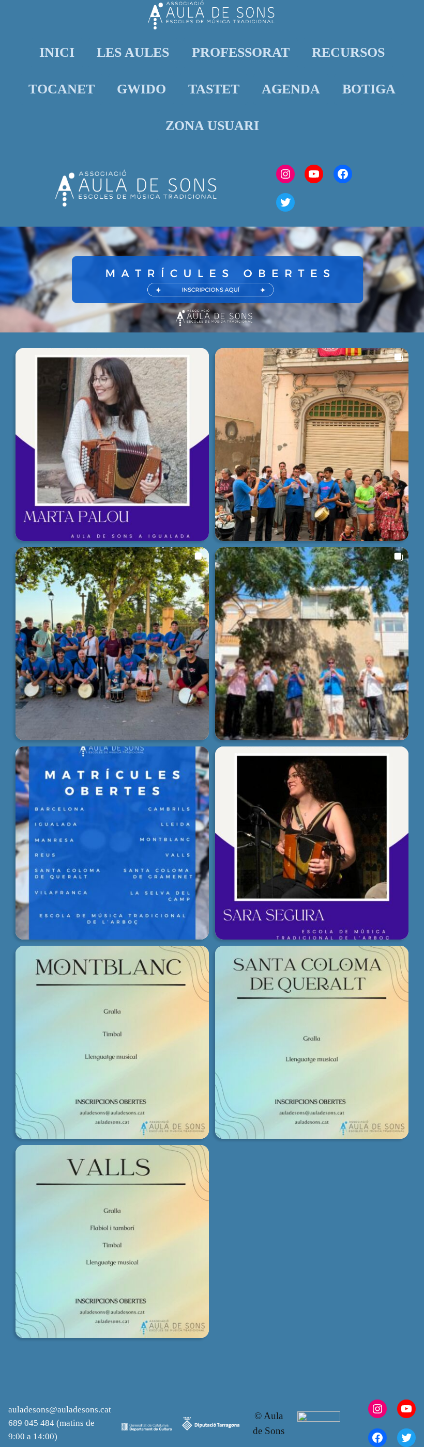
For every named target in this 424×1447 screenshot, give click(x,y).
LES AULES (133, 52)
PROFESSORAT (241, 52)
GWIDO (141, 89)
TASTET (213, 89)
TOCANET (61, 89)
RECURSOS (348, 52)
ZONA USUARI (212, 125)
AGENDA (291, 89)
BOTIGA (369, 89)
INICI (56, 52)
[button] (112, 444)
